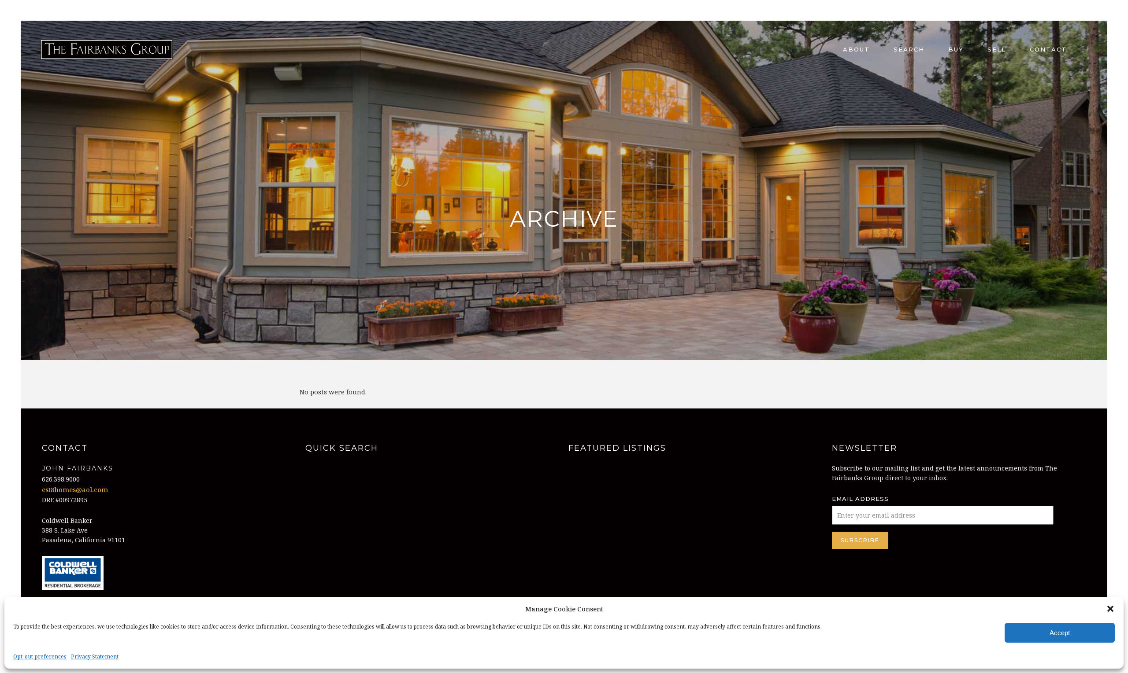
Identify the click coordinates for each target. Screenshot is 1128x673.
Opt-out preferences (40, 656)
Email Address (860, 498)
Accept (1060, 632)
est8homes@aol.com (75, 489)
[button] (1110, 608)
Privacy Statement (95, 656)
